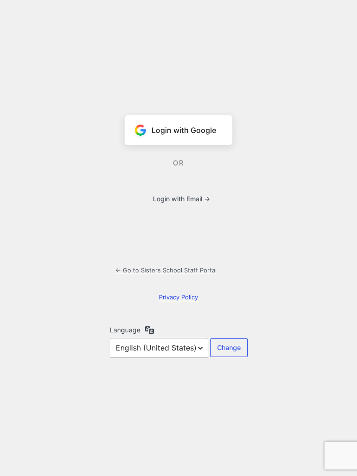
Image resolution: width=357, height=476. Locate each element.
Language (125, 330)
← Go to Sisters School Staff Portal (166, 270)
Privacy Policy (178, 297)
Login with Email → (181, 199)
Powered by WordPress (178, 47)
